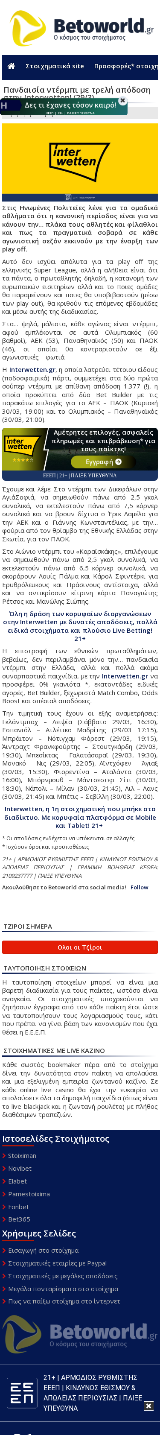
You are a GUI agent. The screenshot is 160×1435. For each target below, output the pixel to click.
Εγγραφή (99, 461)
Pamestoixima (29, 1194)
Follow (139, 887)
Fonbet (18, 1206)
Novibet (20, 1168)
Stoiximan (22, 1155)
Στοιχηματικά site (55, 65)
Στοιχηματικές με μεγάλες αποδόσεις (63, 1275)
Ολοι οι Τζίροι (80, 947)
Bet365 (19, 1219)
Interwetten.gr (32, 369)
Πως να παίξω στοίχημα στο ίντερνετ (64, 1301)
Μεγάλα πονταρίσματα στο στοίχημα (63, 1288)
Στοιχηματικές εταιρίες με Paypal (57, 1263)
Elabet (17, 1181)
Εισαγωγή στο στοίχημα (43, 1250)
